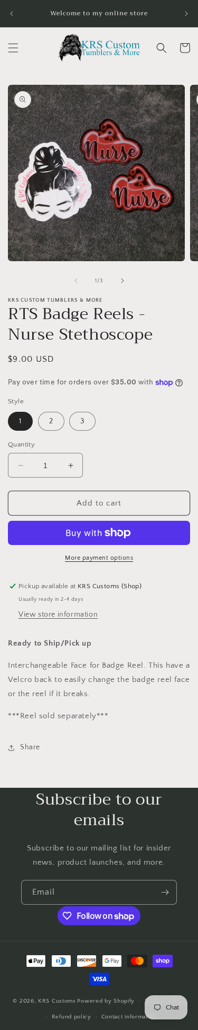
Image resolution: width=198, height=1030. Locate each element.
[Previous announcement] (11, 13)
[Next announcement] (186, 13)
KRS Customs (57, 1001)
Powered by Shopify (106, 1001)
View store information (58, 614)
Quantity (21, 444)
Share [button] (30, 747)
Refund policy (71, 1017)
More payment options (99, 557)
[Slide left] (76, 280)
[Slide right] (122, 280)
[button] (13, 48)
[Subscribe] (164, 892)
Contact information (128, 1017)
